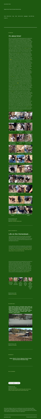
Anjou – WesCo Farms (7, 16)
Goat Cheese (13, 389)
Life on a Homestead (11, 371)
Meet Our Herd (20, 16)
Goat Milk (16, 389)
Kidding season (19, 221)
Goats (16, 16)
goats (11, 221)
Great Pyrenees (28, 389)
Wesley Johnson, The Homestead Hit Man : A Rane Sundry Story (21, 249)
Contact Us (12, 76)
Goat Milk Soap (20, 389)
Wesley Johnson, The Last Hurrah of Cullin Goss (16, 250)
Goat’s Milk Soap (31, 16)
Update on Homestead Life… (13, 230)
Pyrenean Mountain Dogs (24, 390)
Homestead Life (10, 354)
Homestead (26, 16)
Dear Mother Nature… (11, 303)
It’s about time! (10, 32)
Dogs (13, 16)
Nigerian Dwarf (17, 390)
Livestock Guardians (11, 390)
